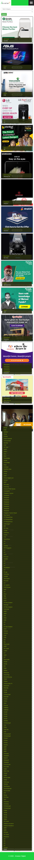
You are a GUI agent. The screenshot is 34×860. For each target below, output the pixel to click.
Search (4, 14)
